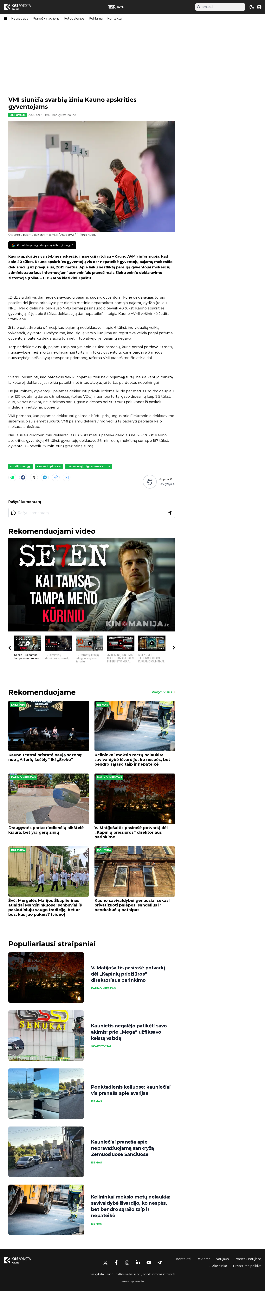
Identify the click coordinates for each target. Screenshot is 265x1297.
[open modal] (259, 7)
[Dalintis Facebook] (23, 477)
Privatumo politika (247, 1266)
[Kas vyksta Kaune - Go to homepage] (20, 1260)
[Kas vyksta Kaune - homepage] (20, 7)
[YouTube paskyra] (148, 1262)
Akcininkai (220, 1266)
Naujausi (222, 1259)
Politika (104, 850)
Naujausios (19, 18)
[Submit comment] (169, 512)
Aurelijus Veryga (20, 466)
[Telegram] (45, 477)
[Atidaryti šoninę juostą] (5, 18)
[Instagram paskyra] (127, 1262)
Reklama (96, 18)
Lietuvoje (18, 115)
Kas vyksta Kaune (64, 115)
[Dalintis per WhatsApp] (12, 477)
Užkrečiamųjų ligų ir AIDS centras (89, 466)
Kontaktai (114, 18)
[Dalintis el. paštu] (66, 477)
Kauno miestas (23, 777)
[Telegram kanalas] (159, 1262)
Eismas (102, 704)
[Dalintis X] (34, 477)
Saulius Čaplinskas (49, 466)
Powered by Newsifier (132, 1281)
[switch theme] (252, 7)
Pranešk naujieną (46, 18)
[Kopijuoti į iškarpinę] (56, 477)
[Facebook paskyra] (116, 1262)
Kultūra (18, 704)
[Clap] (150, 482)
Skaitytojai (101, 1046)
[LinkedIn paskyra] (138, 1262)
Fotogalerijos (74, 18)
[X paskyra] (105, 1262)
